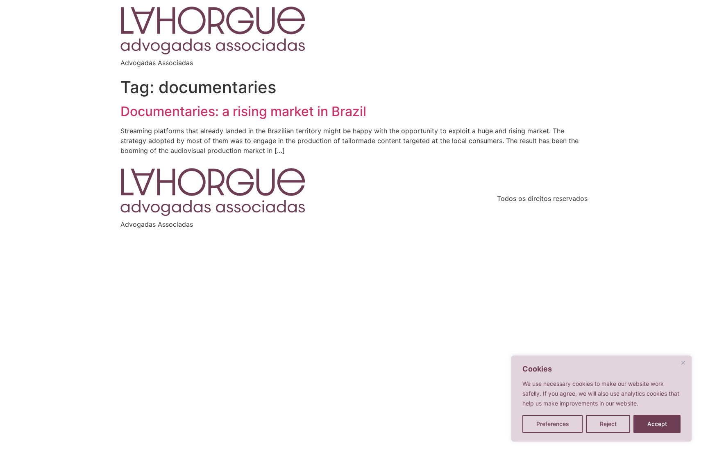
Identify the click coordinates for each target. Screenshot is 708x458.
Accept (657, 423)
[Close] (683, 362)
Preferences (552, 423)
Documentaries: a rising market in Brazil (243, 111)
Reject (608, 423)
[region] (601, 398)
